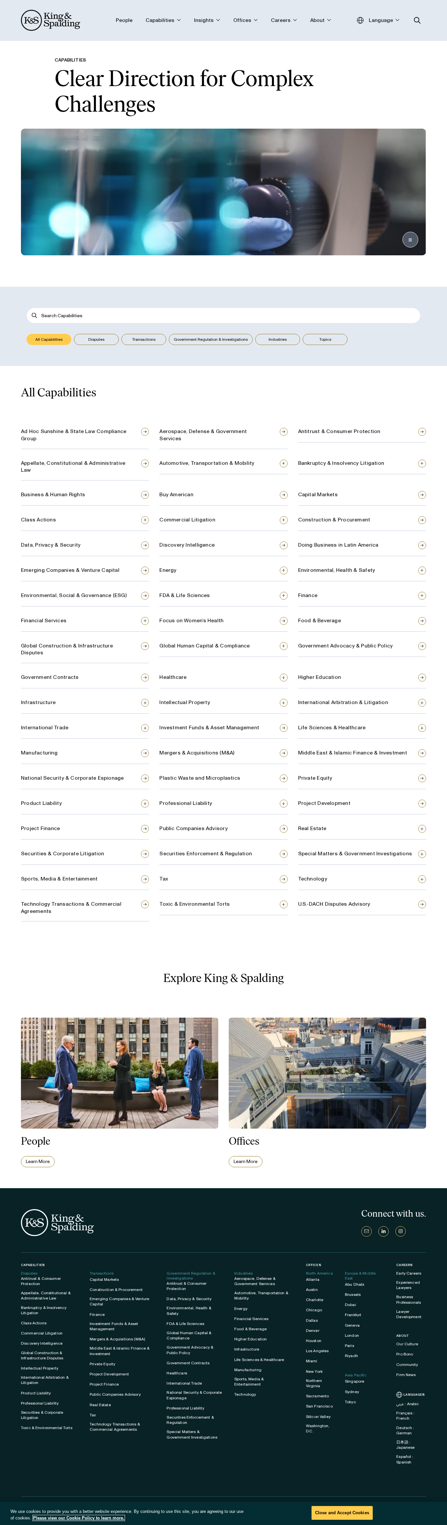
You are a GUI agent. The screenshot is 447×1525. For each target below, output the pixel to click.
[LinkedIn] (383, 1231)
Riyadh (351, 1355)
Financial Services (43, 620)
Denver (312, 1330)
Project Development (324, 803)
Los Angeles (317, 1351)
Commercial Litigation (187, 520)
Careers (404, 1265)
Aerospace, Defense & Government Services (203, 435)
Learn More (38, 1161)
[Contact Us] (366, 1231)
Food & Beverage (319, 620)
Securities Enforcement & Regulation (205, 853)
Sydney (352, 1391)
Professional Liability (185, 803)
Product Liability (41, 803)
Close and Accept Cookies (342, 1512)
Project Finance (40, 828)
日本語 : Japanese (405, 1445)
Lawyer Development (408, 1314)
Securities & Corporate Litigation (62, 853)
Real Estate (312, 828)
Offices (313, 1265)
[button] (49, 339)
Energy (167, 570)
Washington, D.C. (318, 1428)
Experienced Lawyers (408, 1285)
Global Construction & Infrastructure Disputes (67, 649)
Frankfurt (353, 1315)
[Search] (34, 316)
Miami (311, 1361)
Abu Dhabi (354, 1284)
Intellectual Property (184, 702)
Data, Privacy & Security (50, 545)
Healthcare (173, 677)
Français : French (405, 1416)
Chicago (314, 1310)
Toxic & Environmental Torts (194, 904)
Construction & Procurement (334, 520)
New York (314, 1371)
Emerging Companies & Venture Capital (70, 570)
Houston (313, 1340)
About (402, 1336)
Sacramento (317, 1396)
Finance (308, 595)
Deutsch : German (405, 1430)
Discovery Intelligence (187, 545)
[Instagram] (400, 1231)
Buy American (176, 494)
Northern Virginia (314, 1383)
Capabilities (33, 1265)
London (352, 1335)
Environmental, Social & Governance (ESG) (74, 595)
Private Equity (315, 778)
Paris (349, 1345)
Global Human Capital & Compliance (204, 646)
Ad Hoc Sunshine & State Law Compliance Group (73, 435)
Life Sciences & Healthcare (332, 727)
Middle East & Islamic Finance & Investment (352, 753)
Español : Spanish (404, 1459)
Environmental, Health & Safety (336, 570)
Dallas (312, 1320)
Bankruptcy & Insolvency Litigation (341, 463)
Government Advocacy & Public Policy (345, 646)
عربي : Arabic (407, 1404)
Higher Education (319, 677)
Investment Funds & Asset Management (209, 727)
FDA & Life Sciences (184, 595)
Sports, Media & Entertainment (59, 879)
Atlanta (312, 1279)
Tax (163, 879)
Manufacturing (39, 753)
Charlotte (314, 1300)
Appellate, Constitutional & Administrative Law (73, 466)
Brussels (353, 1294)
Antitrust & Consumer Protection (339, 431)
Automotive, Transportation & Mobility (206, 463)
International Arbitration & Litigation (343, 702)
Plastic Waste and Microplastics (199, 778)
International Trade (44, 727)
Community (407, 1364)
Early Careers (408, 1273)
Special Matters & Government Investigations (355, 853)
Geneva (352, 1325)
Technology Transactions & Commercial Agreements (71, 907)
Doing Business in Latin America (338, 545)
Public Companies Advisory (193, 828)
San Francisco (319, 1406)
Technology (312, 879)
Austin (312, 1289)
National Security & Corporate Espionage (72, 778)
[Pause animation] (410, 239)
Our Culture (407, 1344)
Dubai (350, 1304)
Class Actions (38, 520)
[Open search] (417, 20)
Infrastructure (38, 702)
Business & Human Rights (53, 494)
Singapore (354, 1381)
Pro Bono (404, 1354)
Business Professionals (408, 1299)
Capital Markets (318, 494)
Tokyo (350, 1402)
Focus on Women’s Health (191, 620)
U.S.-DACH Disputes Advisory (334, 904)
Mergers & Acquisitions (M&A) (196, 753)
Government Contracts (50, 677)
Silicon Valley (318, 1416)
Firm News (406, 1374)
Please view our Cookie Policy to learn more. (78, 1518)
